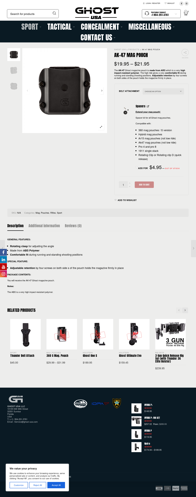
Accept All (56, 485)
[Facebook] (181, 3)
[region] (37, 477)
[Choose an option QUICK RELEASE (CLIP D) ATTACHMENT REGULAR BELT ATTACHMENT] (163, 91)
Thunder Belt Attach (22, 355)
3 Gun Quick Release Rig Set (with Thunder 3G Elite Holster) (169, 358)
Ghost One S (90, 355)
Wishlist (171, 3)
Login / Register (153, 3)
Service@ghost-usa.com (26, 421)
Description (15, 226)
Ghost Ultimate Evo (130, 355)
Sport (59, 212)
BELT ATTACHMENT (129, 91)
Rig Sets (159, 352)
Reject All (37, 485)
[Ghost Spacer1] (126, 110)
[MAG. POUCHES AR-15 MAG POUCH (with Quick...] (193, 248)
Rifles (53, 212)
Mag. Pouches (42, 212)
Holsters (88, 352)
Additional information (44, 226)
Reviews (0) (73, 226)
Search (54, 13)
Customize (19, 485)
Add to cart (144, 184)
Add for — (158, 167)
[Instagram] (186, 3)
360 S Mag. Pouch (57, 355)
